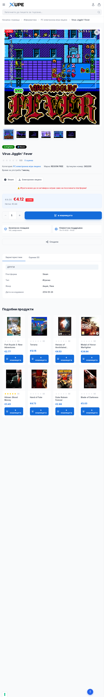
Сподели (54, 242)
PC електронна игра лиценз (54, 20)
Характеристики (14, 257)
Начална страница (11, 20)
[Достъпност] (90, 692)
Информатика (30, 20)
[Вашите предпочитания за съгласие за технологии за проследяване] (4, 694)
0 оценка (29, 160)
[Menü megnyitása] (3, 4)
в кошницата (15, 358)
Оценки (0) (34, 257)
